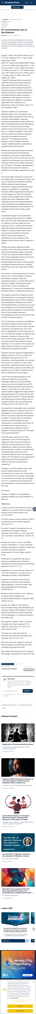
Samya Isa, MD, (8, 747)
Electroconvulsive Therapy (9, 705)
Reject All (20, 1006)
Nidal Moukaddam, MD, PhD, (21, 747)
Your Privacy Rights (20, 1001)
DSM (4, 708)
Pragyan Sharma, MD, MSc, (11, 822)
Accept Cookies (20, 1011)
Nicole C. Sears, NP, (9, 785)
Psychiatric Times (6, 21)
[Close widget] (32, 953)
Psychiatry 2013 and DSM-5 (9, 669)
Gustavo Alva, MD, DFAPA (11, 858)
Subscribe (27, 691)
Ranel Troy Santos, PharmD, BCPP (12, 824)
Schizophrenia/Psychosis (25, 705)
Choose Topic (16, 7)
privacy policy (6, 695)
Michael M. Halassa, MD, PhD (24, 785)
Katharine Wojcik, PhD (9, 748)
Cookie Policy (14, 998)
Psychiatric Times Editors (11, 895)
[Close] (33, 982)
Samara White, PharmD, (26, 822)
